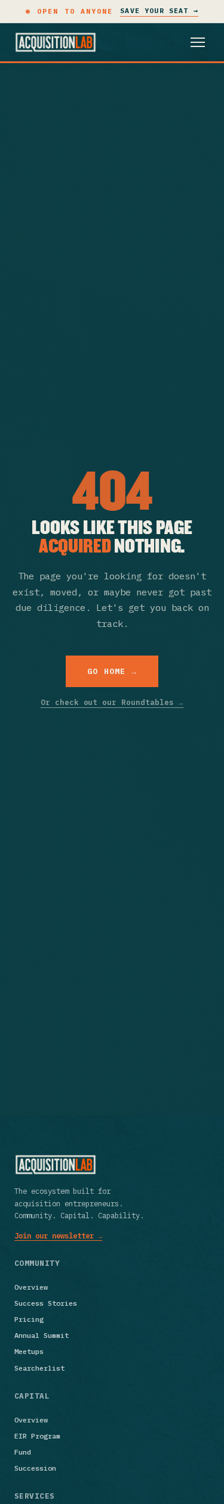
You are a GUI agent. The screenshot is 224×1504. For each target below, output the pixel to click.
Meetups (29, 1351)
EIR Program (37, 1435)
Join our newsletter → (58, 1235)
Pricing (29, 1319)
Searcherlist (39, 1367)
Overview (31, 1287)
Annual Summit (41, 1335)
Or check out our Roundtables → (112, 702)
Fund (22, 1451)
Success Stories (45, 1303)
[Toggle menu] (198, 42)
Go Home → (112, 671)
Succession (35, 1468)
